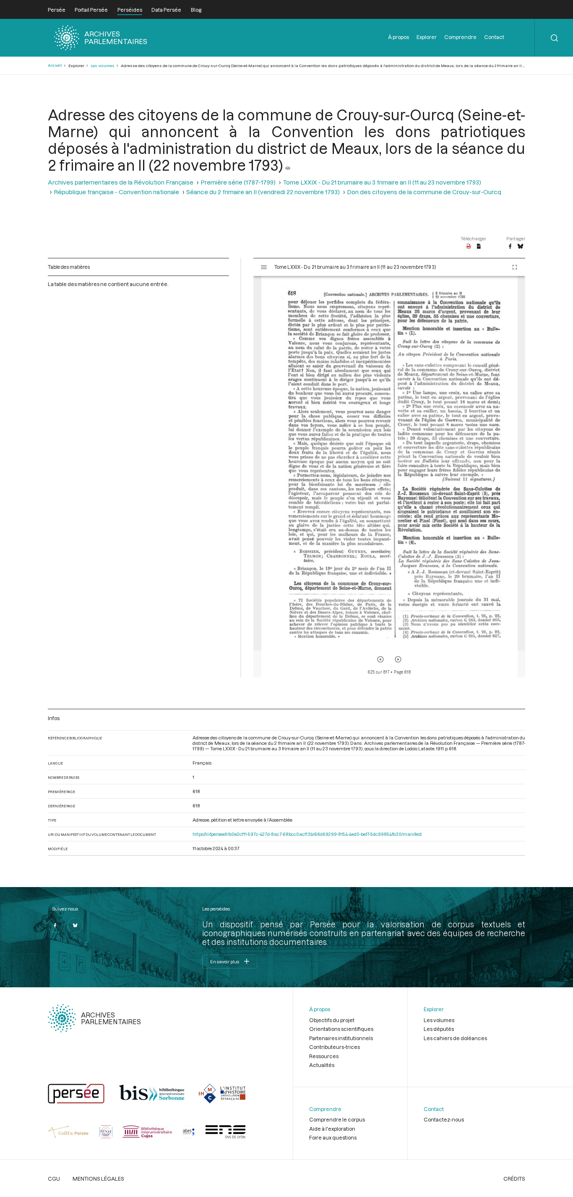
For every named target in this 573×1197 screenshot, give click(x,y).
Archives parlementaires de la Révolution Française (120, 182)
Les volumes (103, 65)
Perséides (129, 10)
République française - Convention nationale (116, 191)
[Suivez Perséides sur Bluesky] (75, 925)
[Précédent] (380, 659)
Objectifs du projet (331, 1020)
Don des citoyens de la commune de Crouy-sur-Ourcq (424, 191)
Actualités (321, 1065)
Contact (494, 37)
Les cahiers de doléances (455, 1038)
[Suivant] (398, 659)
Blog (196, 10)
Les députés (439, 1029)
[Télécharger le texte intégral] (479, 247)
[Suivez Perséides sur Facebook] (55, 925)
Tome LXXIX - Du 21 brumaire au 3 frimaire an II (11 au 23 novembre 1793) (382, 182)
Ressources (324, 1056)
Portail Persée (91, 10)
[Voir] (287, 164)
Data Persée (166, 10)
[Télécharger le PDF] (468, 247)
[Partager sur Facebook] (510, 247)
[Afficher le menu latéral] (264, 267)
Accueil (55, 65)
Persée (56, 10)
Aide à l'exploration (332, 1129)
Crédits (514, 1178)
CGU (54, 1178)
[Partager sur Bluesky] (520, 247)
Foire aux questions (333, 1137)
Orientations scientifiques (341, 1029)
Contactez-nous (444, 1119)
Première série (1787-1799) (238, 182)
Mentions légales (98, 1178)
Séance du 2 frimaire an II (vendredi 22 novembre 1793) (263, 191)
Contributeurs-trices (334, 1047)
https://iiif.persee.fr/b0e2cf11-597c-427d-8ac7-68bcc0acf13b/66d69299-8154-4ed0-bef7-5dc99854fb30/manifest (307, 834)
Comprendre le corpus (337, 1119)
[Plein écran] (515, 267)
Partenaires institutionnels (341, 1038)
